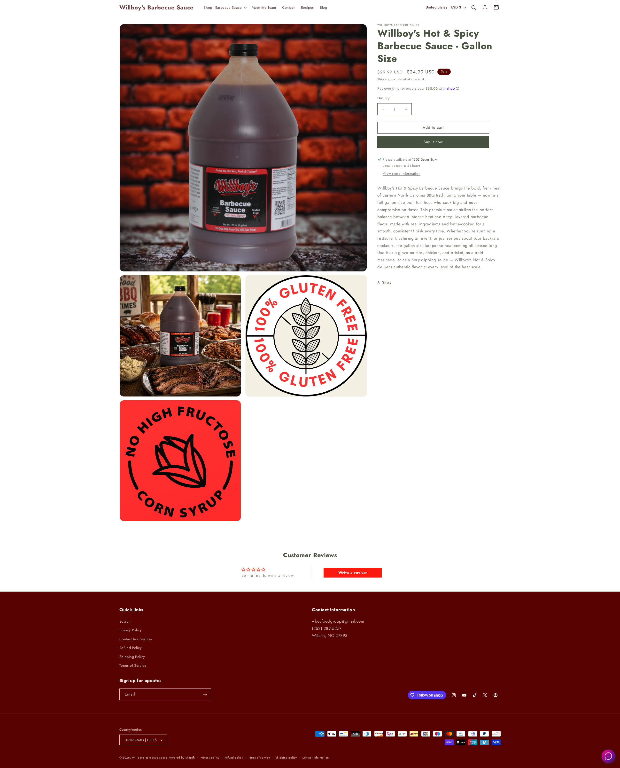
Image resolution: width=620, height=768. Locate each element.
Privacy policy (210, 758)
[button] (225, 7)
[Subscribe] (204, 694)
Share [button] (387, 282)
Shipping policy (286, 758)
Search (125, 621)
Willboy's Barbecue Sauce (149, 758)
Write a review (352, 572)
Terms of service (259, 758)
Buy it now (433, 142)
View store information (401, 173)
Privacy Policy (130, 630)
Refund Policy (130, 647)
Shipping (383, 79)
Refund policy (234, 758)
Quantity (383, 97)
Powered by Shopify (182, 758)
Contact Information (135, 639)
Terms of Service (133, 665)
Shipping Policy (132, 656)
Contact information (315, 758)
